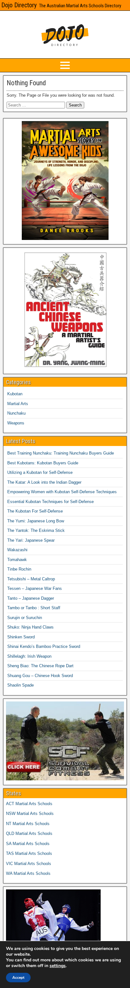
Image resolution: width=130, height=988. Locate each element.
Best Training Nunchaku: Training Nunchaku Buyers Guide (60, 453)
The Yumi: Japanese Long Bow (35, 521)
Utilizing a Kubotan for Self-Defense (40, 472)
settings (58, 966)
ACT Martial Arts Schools (29, 803)
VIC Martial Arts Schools (28, 863)
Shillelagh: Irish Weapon (29, 656)
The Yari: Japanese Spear (31, 540)
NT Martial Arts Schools (28, 823)
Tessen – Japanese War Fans (34, 588)
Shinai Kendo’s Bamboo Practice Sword (43, 646)
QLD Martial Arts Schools (29, 833)
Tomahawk (17, 559)
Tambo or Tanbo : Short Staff (33, 607)
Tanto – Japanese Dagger (30, 598)
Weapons (15, 423)
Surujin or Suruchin (24, 617)
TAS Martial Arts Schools (29, 853)
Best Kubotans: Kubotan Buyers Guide (42, 463)
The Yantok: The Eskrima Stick (36, 530)
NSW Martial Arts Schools (30, 813)
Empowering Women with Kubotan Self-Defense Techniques (62, 491)
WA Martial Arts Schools (28, 873)
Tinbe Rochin (19, 569)
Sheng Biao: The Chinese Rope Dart (40, 665)
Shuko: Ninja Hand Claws (30, 627)
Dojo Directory (19, 5)
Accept (18, 977)
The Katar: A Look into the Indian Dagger (44, 482)
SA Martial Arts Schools (28, 843)
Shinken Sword (21, 637)
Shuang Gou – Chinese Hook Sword (40, 675)
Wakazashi (17, 549)
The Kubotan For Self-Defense (35, 511)
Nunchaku (16, 413)
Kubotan (14, 393)
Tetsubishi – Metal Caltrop (31, 579)
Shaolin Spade (20, 685)
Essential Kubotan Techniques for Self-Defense (50, 501)
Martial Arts (17, 403)
